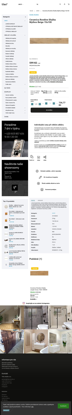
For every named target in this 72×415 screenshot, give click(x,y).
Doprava (4, 394)
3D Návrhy (4, 400)
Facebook (4, 384)
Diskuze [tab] (40, 200)
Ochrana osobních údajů (8, 364)
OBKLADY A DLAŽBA (10, 35)
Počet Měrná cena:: (34, 100)
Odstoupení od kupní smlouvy (10, 366)
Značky (6, 116)
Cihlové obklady (9, 58)
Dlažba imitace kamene (11, 66)
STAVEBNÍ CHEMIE (10, 107)
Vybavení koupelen (10, 105)
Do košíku (49, 110)
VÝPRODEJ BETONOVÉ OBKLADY (14, 26)
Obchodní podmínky (7, 362)
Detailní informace (56, 82)
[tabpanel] (39, 283)
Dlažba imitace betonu (11, 69)
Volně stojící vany (10, 113)
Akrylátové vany (10, 110)
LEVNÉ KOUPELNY (10, 23)
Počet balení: (48, 100)
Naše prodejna (6, 398)
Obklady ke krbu (10, 43)
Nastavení (6, 410)
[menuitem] (21, 4)
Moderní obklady (10, 53)
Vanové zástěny (10, 95)
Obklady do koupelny (11, 38)
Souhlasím (63, 406)
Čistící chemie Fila (10, 102)
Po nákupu (5, 396)
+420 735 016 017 (7, 381)
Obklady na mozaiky (11, 48)
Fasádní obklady (10, 56)
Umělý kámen (9, 61)
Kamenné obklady (10, 51)
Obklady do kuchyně (11, 41)
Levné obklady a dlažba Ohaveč (10, 368)
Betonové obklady (10, 79)
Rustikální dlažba (10, 71)
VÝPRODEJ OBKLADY (11, 31)
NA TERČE (7, 88)
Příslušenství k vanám (11, 100)
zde (32, 407)
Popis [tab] (33, 200)
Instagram (4, 386)
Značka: (34, 15)
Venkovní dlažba (10, 74)
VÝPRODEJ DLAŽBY (11, 29)
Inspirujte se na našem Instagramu (38, 303)
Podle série (8, 84)
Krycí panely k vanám (11, 97)
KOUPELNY (7, 92)
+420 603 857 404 (7, 383)
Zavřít (63, 163)
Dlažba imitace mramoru (12, 76)
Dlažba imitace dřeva (11, 64)
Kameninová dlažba (10, 81)
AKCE (5, 20)
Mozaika (8, 46)
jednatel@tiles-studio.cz (8, 379)
